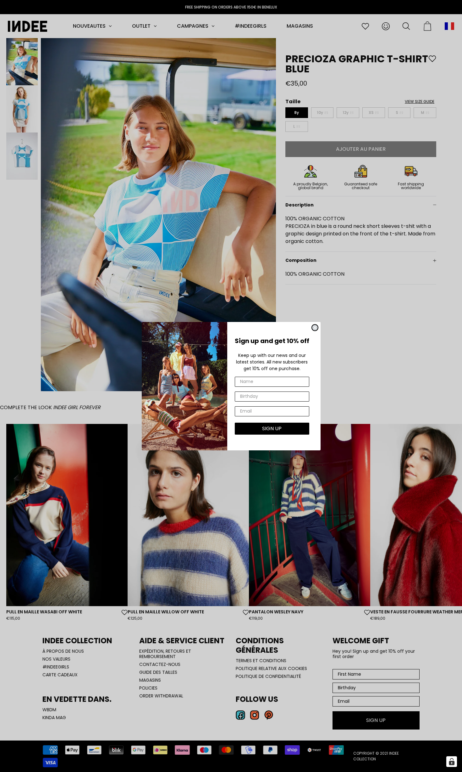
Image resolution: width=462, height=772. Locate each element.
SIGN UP (272, 428)
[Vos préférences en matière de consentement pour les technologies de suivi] (451, 761)
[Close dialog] (315, 327)
